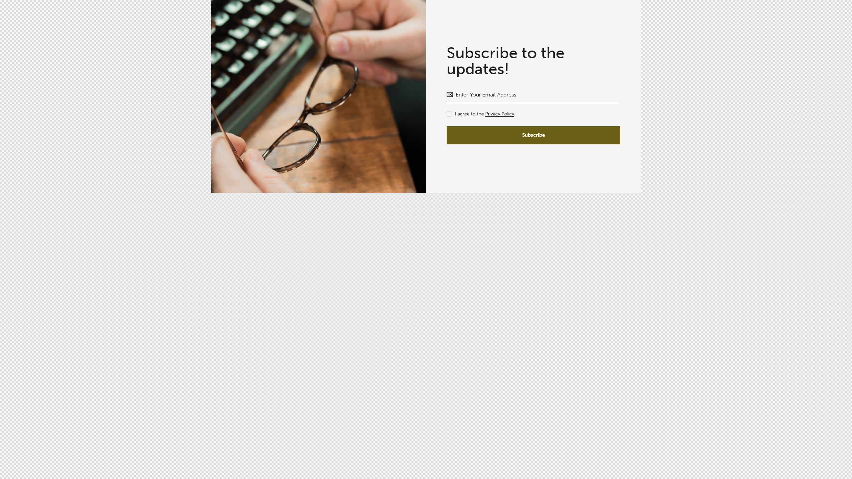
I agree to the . (485, 114)
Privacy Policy (499, 114)
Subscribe (533, 135)
